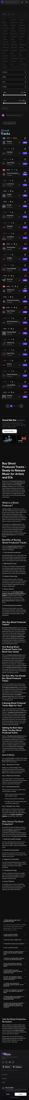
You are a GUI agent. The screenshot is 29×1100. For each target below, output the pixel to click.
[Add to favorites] (19, 142)
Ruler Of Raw (11, 311)
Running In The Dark (13, 300)
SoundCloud (19, 814)
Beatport (4, 816)
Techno (21, 592)
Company (4, 1078)
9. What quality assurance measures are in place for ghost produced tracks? (12, 971)
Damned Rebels (11, 332)
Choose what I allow (14, 1097)
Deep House (11, 593)
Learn (3, 1082)
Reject (8, 1094)
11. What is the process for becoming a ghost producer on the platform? (13, 984)
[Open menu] (27, 2)
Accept (20, 1094)
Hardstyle (9, 143)
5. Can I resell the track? (10, 947)
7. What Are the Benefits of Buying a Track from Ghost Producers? (13, 958)
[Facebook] (3, 1062)
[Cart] (22, 2)
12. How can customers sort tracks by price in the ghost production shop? (13, 991)
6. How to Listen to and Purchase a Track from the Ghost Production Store (13, 953)
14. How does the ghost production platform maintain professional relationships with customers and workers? (13, 1005)
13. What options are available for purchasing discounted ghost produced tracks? (13, 998)
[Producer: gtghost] (25, 234)
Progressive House (20, 593)
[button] (14, 920)
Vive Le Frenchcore (12, 173)
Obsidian (9, 396)
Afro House (16, 592)
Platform (4, 1074)
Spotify (13, 814)
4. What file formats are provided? (13, 944)
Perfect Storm (11, 247)
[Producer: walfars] (25, 287)
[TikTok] (13, 1062)
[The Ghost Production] (2, 2)
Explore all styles (9, 431)
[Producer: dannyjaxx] (25, 139)
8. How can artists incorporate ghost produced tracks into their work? (12, 965)
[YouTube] (9, 1062)
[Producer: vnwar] (25, 170)
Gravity (9, 205)
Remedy (9, 141)
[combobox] (14, 72)
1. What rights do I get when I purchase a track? (12, 920)
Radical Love (10, 290)
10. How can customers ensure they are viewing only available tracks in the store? (12, 978)
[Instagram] (6, 1062)
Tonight (9, 194)
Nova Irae (10, 279)
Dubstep (4, 595)
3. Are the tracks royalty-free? (12, 940)
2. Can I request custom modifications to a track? (10, 935)
